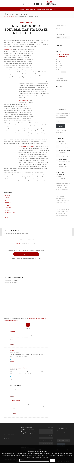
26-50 (59, 63)
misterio (67, 205)
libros (61, 181)
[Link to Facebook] (67, 4)
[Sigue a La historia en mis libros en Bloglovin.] (26, 267)
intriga (58, 181)
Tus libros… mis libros (61, 25)
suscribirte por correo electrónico (26, 254)
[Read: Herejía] (57, 146)
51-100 (60, 66)
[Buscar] (54, 9)
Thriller (60, 207)
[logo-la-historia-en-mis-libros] (37, 3)
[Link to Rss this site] (71, 4)
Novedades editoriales (29, 243)
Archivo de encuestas (62, 80)
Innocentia (62, 155)
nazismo (62, 202)
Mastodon (6, 438)
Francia (63, 211)
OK (52, 460)
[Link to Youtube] (65, 4)
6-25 (59, 61)
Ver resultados (63, 75)
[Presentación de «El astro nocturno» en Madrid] (1, 232)
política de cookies (36, 455)
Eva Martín (32, 240)
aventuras (59, 198)
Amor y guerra (8, 49)
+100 (59, 68)
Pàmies (69, 207)
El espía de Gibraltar (64, 150)
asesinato (62, 215)
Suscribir (60, 126)
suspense (65, 189)
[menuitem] (22, 9)
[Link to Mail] (69, 4)
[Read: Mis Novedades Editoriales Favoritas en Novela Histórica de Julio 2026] (57, 160)
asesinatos (65, 207)
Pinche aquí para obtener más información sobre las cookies (34, 460)
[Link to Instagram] (58, 4)
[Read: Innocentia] (57, 155)
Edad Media (62, 200)
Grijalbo (65, 183)
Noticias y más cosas (10, 16)
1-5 (59, 59)
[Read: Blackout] (57, 142)
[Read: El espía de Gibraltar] (57, 151)
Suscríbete (58, 28)
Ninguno (60, 70)
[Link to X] (61, 4)
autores (61, 183)
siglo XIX (62, 187)
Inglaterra (61, 185)
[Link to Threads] (63, 4)
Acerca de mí (59, 23)
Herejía (61, 146)
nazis (58, 185)
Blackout (61, 141)
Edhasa (66, 215)
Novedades (70, 183)
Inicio (5, 16)
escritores (62, 205)
